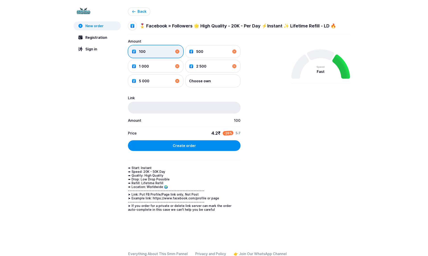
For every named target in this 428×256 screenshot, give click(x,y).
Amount (134, 41)
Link (131, 98)
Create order (184, 145)
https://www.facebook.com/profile (179, 198)
